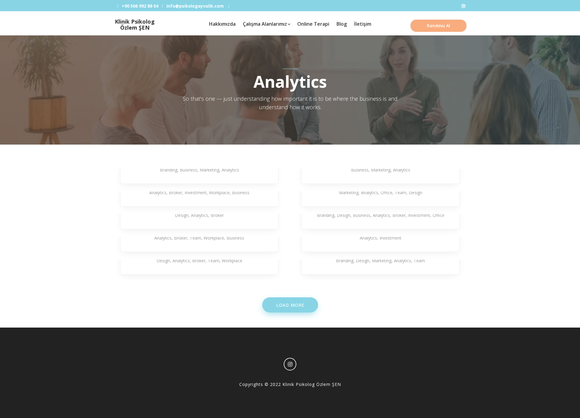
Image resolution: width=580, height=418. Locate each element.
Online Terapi (313, 24)
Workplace (219, 192)
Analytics (230, 170)
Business (188, 170)
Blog (342, 24)
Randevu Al (438, 25)
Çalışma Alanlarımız (265, 24)
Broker (175, 192)
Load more (290, 305)
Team (400, 192)
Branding (168, 170)
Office (386, 192)
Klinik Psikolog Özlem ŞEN (135, 24)
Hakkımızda (222, 24)
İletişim (362, 24)
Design (415, 192)
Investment (196, 192)
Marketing (209, 170)
